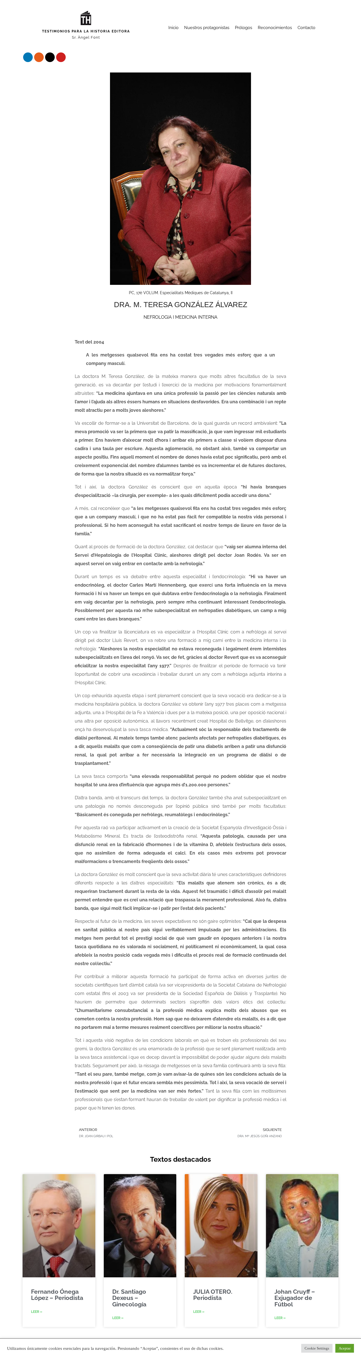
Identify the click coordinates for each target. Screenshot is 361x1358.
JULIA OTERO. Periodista (212, 1294)
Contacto (306, 27)
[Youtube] (61, 57)
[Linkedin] (28, 57)
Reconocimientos (275, 27)
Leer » (36, 1312)
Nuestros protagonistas (206, 27)
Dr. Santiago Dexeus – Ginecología (129, 1298)
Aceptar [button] (345, 1348)
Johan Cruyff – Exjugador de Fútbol (294, 1298)
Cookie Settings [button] (317, 1348)
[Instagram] (39, 57)
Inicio (173, 27)
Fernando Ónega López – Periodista (57, 1294)
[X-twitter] (50, 57)
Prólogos (243, 27)
